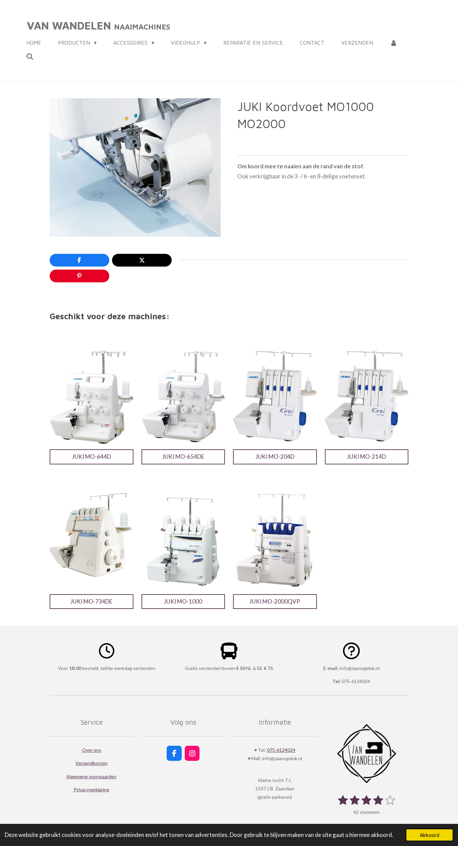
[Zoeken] (29, 56)
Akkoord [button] (429, 835)
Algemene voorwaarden (91, 776)
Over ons (91, 750)
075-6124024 (281, 750)
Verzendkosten (91, 763)
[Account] (393, 42)
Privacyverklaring (91, 789)
